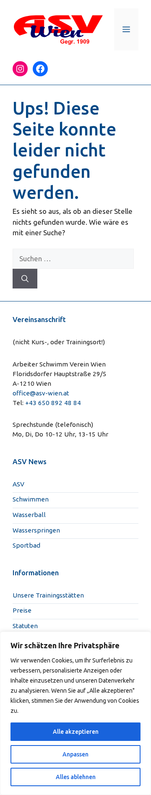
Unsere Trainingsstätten (48, 595)
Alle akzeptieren (76, 731)
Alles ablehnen (76, 777)
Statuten (25, 625)
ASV (18, 484)
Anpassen (75, 754)
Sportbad (26, 545)
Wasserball (29, 514)
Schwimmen (31, 499)
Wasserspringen (36, 530)
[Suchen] (25, 279)
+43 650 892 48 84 (53, 402)
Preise (22, 610)
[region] (75, 713)
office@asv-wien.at (41, 393)
